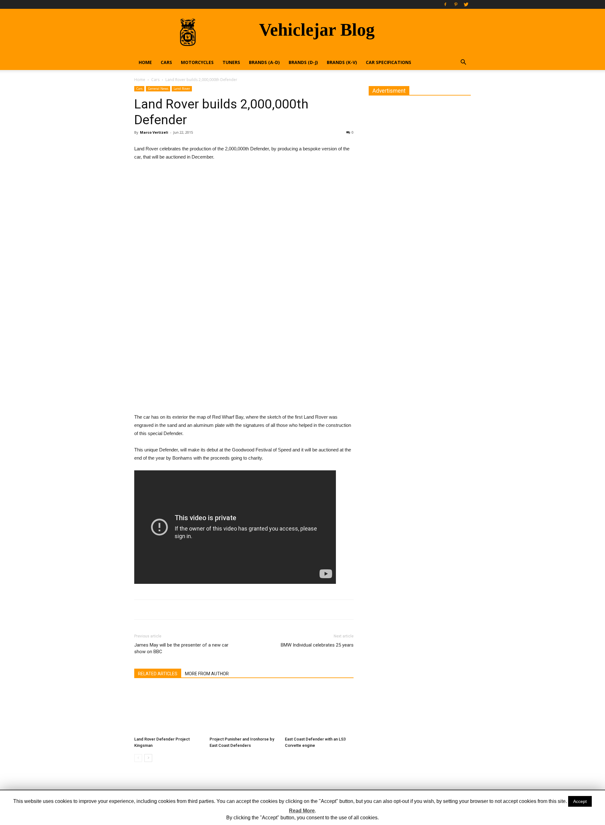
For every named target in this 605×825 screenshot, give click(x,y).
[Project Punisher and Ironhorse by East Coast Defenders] (244, 710)
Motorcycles (197, 62)
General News (158, 88)
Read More (302, 810)
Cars (166, 62)
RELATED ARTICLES (157, 673)
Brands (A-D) (264, 62)
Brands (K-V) (342, 62)
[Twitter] (466, 4)
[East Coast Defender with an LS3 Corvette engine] (319, 710)
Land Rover (182, 88)
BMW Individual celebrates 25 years (317, 645)
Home (145, 62)
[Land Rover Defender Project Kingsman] (168, 710)
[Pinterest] (455, 4)
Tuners (231, 62)
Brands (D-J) (303, 62)
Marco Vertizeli (154, 132)
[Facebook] (445, 4)
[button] (463, 63)
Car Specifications (388, 62)
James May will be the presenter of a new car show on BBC (181, 648)
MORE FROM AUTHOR (207, 673)
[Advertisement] (244, 213)
